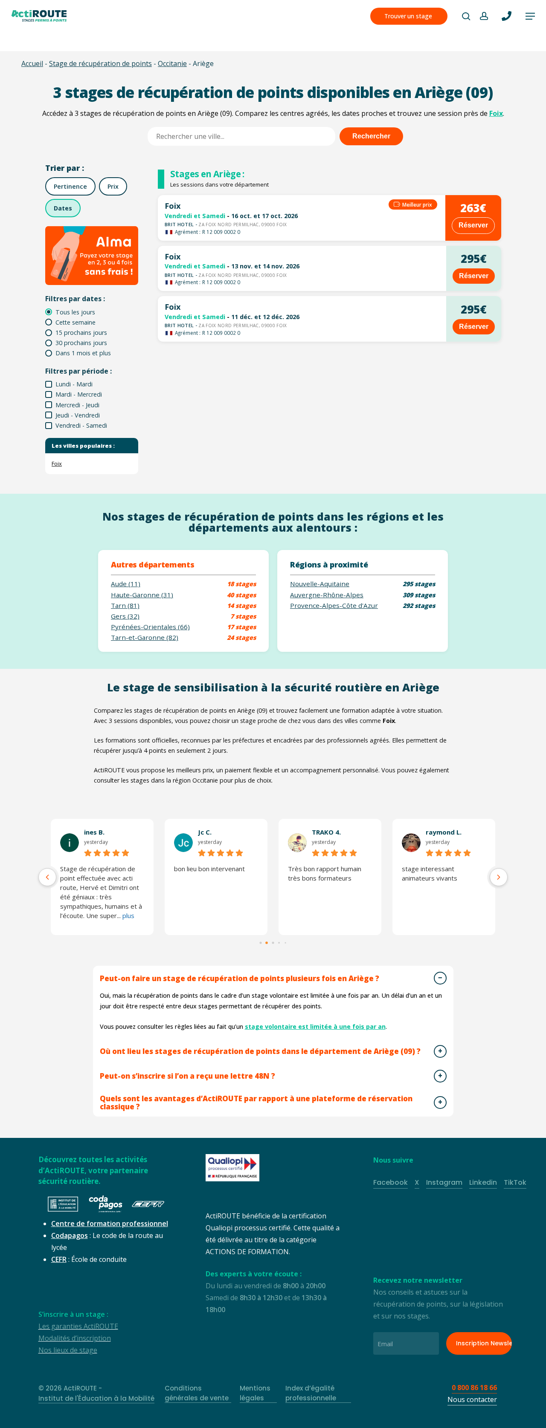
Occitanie (172, 63)
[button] (530, 16)
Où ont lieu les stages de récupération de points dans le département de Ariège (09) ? (260, 1051)
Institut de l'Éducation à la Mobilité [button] (96, 1398)
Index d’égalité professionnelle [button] (310, 1393)
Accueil (32, 63)
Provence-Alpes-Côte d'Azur (334, 606)
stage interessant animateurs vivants (429, 873)
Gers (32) (125, 616)
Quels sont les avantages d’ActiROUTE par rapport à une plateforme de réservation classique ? (256, 1102)
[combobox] (241, 136)
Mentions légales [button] (255, 1393)
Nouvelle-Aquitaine (319, 584)
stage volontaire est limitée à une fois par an (315, 1026)
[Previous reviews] (47, 877)
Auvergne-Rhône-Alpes (326, 595)
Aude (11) (125, 584)
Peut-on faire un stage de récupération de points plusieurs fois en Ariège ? (239, 978)
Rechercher (371, 136)
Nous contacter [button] (472, 1399)
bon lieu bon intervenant (209, 868)
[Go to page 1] (267, 942)
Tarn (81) (125, 606)
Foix (496, 113)
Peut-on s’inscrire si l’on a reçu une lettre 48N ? (187, 1076)
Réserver (473, 225)
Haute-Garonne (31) (142, 595)
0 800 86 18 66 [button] (474, 1387)
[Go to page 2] (273, 942)
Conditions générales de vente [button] (197, 1393)
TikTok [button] (515, 1182)
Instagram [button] (444, 1182)
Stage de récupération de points (100, 63)
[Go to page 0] (260, 942)
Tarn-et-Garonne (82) (144, 637)
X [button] (417, 1182)
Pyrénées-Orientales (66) (150, 627)
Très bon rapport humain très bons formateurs (324, 873)
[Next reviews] (499, 877)
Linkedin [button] (483, 1182)
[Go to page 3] (279, 943)
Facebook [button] (390, 1182)
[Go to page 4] (285, 943)
